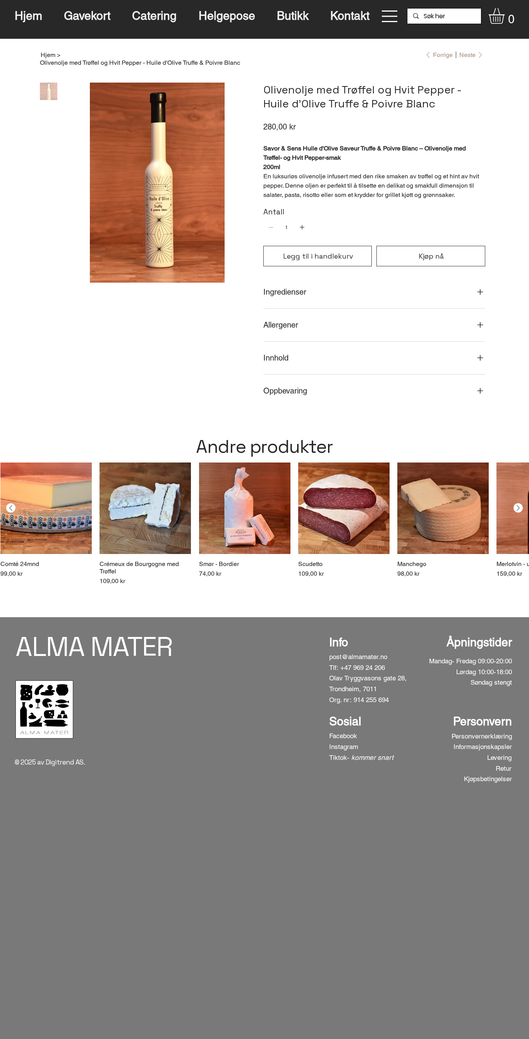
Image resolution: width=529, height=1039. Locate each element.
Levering (499, 757)
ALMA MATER (93, 646)
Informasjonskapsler (482, 747)
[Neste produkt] (518, 508)
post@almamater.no (358, 657)
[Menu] (390, 16)
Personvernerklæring (482, 736)
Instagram (343, 747)
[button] (506, 16)
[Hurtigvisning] (46, 508)
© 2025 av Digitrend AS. (50, 762)
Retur (504, 768)
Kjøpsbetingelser (488, 779)
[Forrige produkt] (10, 508)
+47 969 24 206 (362, 667)
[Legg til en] (302, 227)
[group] (264, 524)
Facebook (343, 736)
